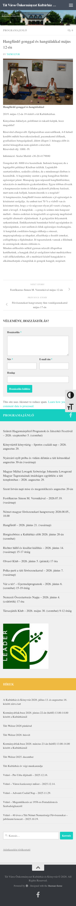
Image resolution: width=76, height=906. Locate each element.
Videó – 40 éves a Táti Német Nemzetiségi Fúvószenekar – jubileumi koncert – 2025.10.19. (35, 817)
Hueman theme (55, 885)
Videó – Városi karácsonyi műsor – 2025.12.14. (29, 784)
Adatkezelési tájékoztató (16, 849)
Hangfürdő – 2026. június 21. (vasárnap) (27, 525)
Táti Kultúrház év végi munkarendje (23, 766)
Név (10, 359)
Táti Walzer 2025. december (18, 757)
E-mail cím (45, 359)
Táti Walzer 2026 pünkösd (17, 726)
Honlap (11, 372)
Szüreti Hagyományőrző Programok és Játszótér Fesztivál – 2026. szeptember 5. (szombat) (38, 433)
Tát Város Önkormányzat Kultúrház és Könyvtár (30, 4)
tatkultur (13, 54)
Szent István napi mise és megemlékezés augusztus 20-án (38, 489)
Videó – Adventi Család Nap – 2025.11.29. (27, 793)
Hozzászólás (14, 332)
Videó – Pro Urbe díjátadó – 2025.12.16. (25, 775)
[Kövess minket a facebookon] (70, 415)
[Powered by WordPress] (27, 886)
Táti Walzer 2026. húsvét (16, 735)
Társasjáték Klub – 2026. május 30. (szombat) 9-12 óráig (37, 611)
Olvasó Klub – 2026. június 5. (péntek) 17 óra (30, 561)
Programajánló (15, 30)
